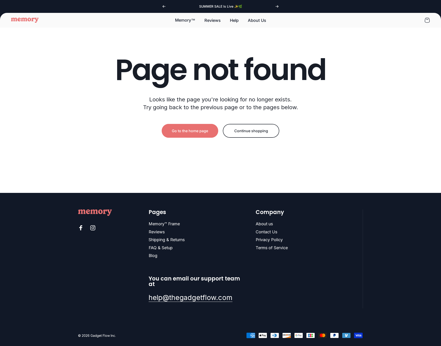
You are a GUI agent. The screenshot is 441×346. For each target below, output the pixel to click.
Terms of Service (272, 247)
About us (264, 223)
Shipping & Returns (167, 239)
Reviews (157, 231)
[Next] (277, 6)
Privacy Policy (269, 239)
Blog (153, 255)
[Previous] (164, 6)
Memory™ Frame (164, 223)
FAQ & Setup (161, 247)
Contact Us (266, 231)
